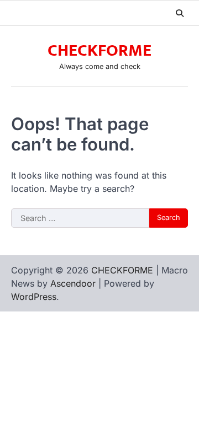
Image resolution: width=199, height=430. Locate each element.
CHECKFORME (99, 50)
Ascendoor (73, 283)
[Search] (179, 13)
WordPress (33, 296)
